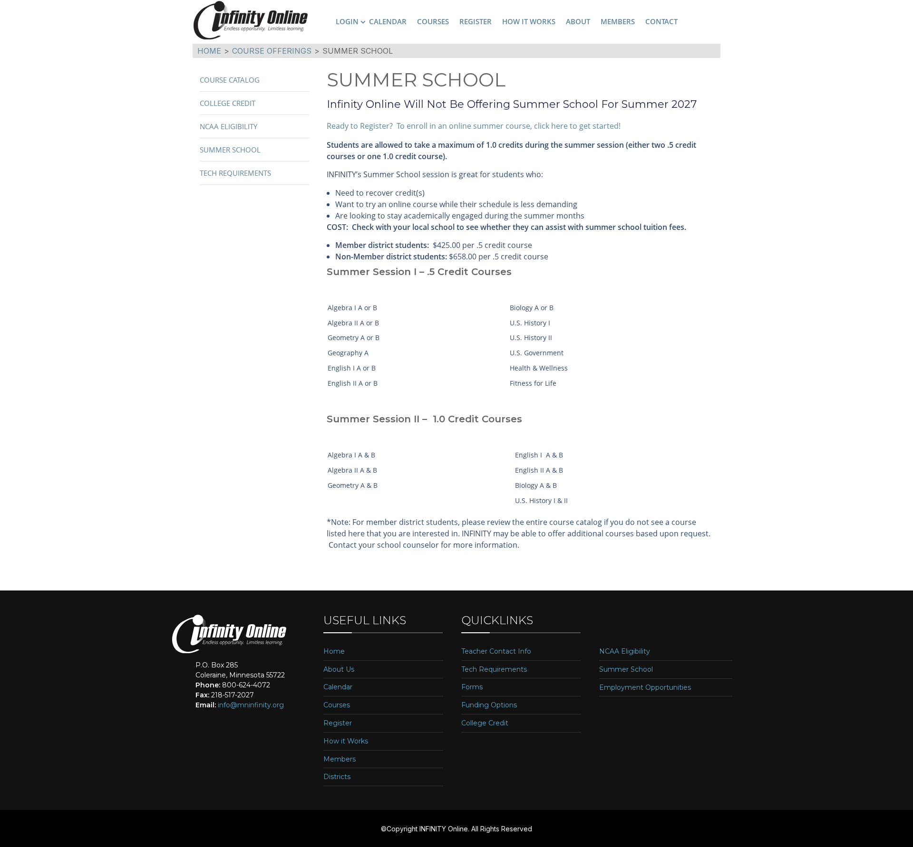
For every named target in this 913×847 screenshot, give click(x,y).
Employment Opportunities (645, 688)
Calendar (337, 687)
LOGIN (347, 21)
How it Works (345, 741)
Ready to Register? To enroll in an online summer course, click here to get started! (474, 126)
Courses (336, 705)
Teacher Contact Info (496, 651)
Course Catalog (230, 80)
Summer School (230, 149)
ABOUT (578, 21)
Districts (336, 777)
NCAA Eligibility (228, 126)
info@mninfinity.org (251, 705)
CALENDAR (388, 21)
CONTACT (661, 21)
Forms (472, 687)
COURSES (433, 21)
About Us (338, 670)
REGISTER (475, 21)
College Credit (227, 103)
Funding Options (489, 705)
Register (337, 723)
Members (339, 759)
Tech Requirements (235, 173)
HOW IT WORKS (528, 21)
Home (334, 651)
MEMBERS (618, 21)
